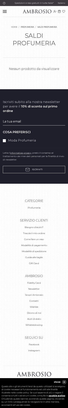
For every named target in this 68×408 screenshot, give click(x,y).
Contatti (34, 300)
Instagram (34, 350)
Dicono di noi (34, 312)
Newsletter (34, 288)
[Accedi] (54, 11)
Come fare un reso (34, 239)
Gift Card (34, 263)
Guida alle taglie (34, 257)
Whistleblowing (34, 324)
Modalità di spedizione (34, 251)
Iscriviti (37, 169)
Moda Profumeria (22, 140)
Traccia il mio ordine (34, 233)
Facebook (34, 344)
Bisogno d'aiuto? (34, 227)
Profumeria (34, 207)
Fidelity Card (34, 282)
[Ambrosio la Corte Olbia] (37, 11)
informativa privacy (20, 152)
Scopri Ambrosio (34, 294)
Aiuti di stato (34, 318)
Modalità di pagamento (34, 245)
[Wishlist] (63, 11)
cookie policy (57, 395)
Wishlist (34, 306)
